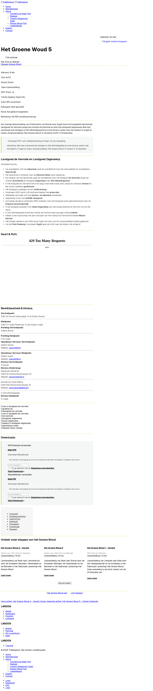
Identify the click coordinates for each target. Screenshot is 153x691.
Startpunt (13, 521)
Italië (7, 635)
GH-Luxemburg (12, 633)
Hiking (8, 11)
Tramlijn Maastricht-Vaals (19, 19)
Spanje (8, 628)
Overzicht (13, 514)
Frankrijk (9, 616)
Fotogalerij (14, 524)
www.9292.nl (15, 348)
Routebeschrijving (17, 516)
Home (8, 6)
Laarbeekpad (16, 25)
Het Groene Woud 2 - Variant (15, 548)
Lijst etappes (76, 593)
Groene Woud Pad (18, 23)
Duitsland (9, 618)
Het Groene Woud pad (57, 593)
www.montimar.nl (16, 377)
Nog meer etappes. (65, 583)
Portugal (9, 631)
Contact (9, 30)
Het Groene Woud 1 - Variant (101, 548)
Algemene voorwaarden (42, 468)
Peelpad (13, 16)
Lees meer (6, 575)
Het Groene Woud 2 (53, 548)
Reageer (13, 529)
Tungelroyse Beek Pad (20, 13)
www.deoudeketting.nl (19, 388)
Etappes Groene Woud (11, 64)
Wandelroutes (11, 9)
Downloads (14, 526)
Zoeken (8, 28)
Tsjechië (9, 645)
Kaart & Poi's (14, 519)
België (8, 611)
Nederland (10, 613)
